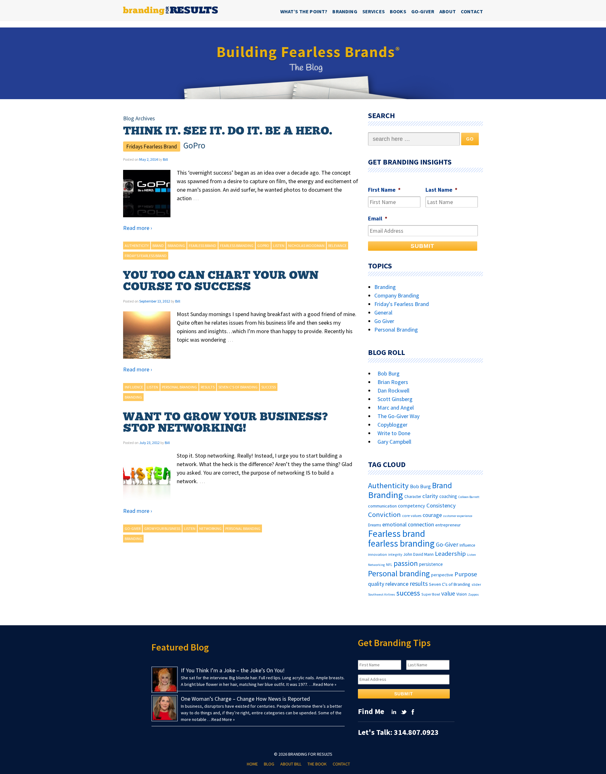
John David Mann (418, 554)
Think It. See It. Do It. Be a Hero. (227, 131)
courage (432, 515)
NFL (389, 564)
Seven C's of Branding (238, 387)
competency (411, 505)
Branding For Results (310, 754)
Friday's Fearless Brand (146, 255)
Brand (158, 245)
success (268, 387)
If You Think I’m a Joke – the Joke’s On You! (233, 670)
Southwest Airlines (381, 594)
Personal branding (179, 387)
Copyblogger (392, 424)
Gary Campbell (394, 441)
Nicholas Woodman (306, 245)
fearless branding (236, 245)
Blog (269, 764)
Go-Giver (422, 11)
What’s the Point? (304, 11)
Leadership (450, 553)
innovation (377, 554)
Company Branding (396, 295)
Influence (134, 387)
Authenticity (137, 245)
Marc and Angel (395, 407)
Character (412, 496)
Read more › (137, 227)
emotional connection (408, 524)
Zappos (473, 594)
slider (476, 584)
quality (376, 583)
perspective (442, 575)
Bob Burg (388, 373)
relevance (337, 245)
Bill (165, 159)
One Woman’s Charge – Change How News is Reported (245, 698)
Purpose (465, 574)
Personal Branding (396, 329)
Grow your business (162, 528)
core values (411, 515)
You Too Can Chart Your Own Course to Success (220, 281)
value (448, 593)
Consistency (441, 505)
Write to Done (393, 433)
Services (373, 11)
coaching (448, 496)
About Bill (290, 764)
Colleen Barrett (468, 497)
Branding (344, 11)
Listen (278, 245)
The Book (317, 764)
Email (377, 218)
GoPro (263, 245)
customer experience (457, 516)
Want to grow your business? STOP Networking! (225, 422)
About (447, 11)
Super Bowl (430, 594)
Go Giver (384, 321)
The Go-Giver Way (398, 416)
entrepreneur (448, 525)
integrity (395, 554)
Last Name (441, 189)
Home (252, 764)
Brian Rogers (392, 382)
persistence (431, 564)
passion (406, 563)
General (383, 312)
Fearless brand (202, 245)
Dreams (374, 525)
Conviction (384, 514)
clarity (430, 496)
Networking (210, 528)
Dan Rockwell (393, 390)
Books (398, 11)
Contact (472, 11)
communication (382, 506)
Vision (461, 594)
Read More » (324, 684)
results (208, 387)
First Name (384, 189)
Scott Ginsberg (395, 399)
